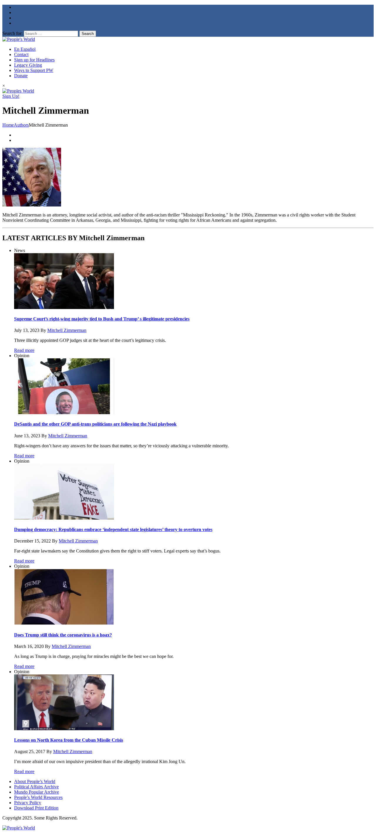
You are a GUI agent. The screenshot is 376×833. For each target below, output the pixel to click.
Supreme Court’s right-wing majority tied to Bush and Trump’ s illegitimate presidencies (101, 318)
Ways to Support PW (33, 70)
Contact (21, 54)
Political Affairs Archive (36, 786)
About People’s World (34, 781)
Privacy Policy (27, 802)
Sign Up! (10, 96)
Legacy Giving (28, 65)
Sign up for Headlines (34, 59)
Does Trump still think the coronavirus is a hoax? (63, 634)
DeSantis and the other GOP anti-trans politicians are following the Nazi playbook (95, 423)
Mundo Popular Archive (36, 792)
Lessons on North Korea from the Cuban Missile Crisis (68, 740)
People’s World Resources (38, 797)
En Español (25, 49)
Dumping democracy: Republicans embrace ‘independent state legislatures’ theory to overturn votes (113, 529)
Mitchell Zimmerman (66, 330)
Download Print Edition (36, 807)
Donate (21, 75)
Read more (24, 350)
